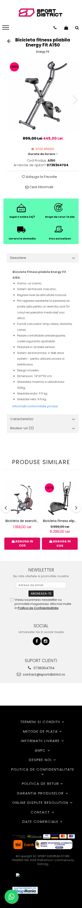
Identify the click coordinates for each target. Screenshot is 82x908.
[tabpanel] (43, 95)
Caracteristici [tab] (21, 418)
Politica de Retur (41, 783)
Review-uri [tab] (22, 428)
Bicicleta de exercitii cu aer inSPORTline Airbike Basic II (22, 521)
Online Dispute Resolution (41, 802)
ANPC (41, 750)
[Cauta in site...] (77, 27)
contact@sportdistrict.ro (43, 674)
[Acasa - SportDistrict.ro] (40, 12)
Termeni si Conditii (41, 721)
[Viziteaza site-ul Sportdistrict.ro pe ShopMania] (25, 890)
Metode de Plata (41, 731)
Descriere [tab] (18, 257)
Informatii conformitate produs (35, 406)
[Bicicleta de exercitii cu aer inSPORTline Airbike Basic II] (22, 498)
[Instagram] (45, 641)
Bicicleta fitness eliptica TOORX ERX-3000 (60, 521)
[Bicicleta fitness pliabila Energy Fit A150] (43, 95)
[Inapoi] (6, 41)
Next (75, 100)
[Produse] (6, 28)
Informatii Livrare (41, 740)
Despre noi (41, 759)
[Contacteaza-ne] (55, 27)
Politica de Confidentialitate (38, 608)
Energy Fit (42, 52)
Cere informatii (40, 187)
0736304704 (43, 668)
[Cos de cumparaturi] (66, 27)
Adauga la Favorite (41, 176)
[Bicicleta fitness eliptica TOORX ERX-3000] (60, 498)
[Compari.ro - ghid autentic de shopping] (58, 890)
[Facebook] (37, 641)
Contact (41, 812)
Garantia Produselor (41, 793)
